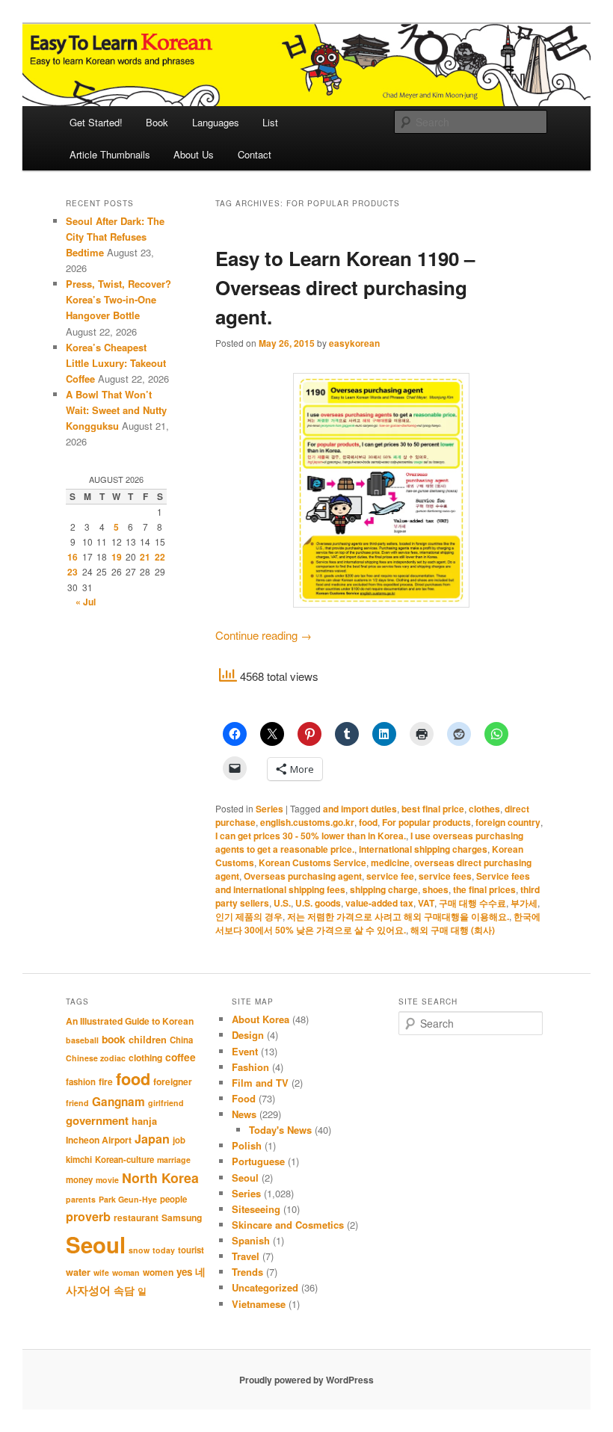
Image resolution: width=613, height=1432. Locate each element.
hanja (144, 1121)
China (181, 1040)
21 (145, 557)
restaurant (136, 1217)
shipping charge (384, 889)
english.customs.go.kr (307, 822)
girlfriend (166, 1102)
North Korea (160, 1177)
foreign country (507, 822)
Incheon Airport (99, 1139)
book (114, 1038)
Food (244, 1098)
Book (157, 122)
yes (184, 1272)
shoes (435, 889)
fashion (81, 1081)
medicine (390, 862)
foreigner (172, 1081)
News (244, 1114)
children (148, 1039)
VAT (426, 903)
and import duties (360, 808)
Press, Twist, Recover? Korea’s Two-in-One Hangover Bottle (118, 299)
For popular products (426, 822)
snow (139, 1250)
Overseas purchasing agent (303, 876)
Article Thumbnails (110, 154)
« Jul (86, 601)
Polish (247, 1145)
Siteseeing (256, 1209)
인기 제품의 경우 (249, 916)
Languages (215, 122)
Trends (247, 1272)
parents (81, 1199)
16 (72, 557)
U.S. (282, 903)
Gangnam (118, 1101)
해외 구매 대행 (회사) (452, 929)
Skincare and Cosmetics (288, 1224)
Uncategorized (265, 1287)
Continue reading (263, 635)
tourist (191, 1250)
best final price (432, 808)
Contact (254, 154)
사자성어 (88, 1290)
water (78, 1272)
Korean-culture (124, 1159)
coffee (180, 1056)
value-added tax (379, 903)
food (368, 822)
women (158, 1272)
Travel (245, 1256)
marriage (174, 1159)
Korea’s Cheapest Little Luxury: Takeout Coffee (116, 363)
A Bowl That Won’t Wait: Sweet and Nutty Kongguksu (116, 410)
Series (269, 808)
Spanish (251, 1240)
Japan (152, 1138)
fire (106, 1081)
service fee (390, 876)
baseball (82, 1040)
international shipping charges (423, 849)
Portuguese (258, 1161)
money (79, 1179)
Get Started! (96, 122)
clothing (145, 1057)
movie (107, 1179)
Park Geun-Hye (128, 1199)
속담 (124, 1290)
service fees (445, 876)
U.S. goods (318, 903)
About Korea (260, 1019)
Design (248, 1035)
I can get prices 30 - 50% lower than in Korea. (310, 835)
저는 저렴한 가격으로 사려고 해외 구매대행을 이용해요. (398, 916)
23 (72, 571)
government (97, 1120)
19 (116, 557)
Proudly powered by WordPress (306, 1379)
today (164, 1250)
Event (245, 1051)
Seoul (96, 1244)
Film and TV (260, 1082)
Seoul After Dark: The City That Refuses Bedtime (115, 236)
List (270, 122)
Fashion (250, 1067)
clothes (484, 808)
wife (101, 1272)
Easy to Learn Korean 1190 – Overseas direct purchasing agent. (345, 287)
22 (160, 557)
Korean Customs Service (312, 862)
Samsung (181, 1217)
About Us (193, 154)
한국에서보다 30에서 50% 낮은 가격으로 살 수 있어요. (377, 923)
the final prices (484, 889)
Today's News (280, 1130)
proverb (88, 1216)
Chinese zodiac (96, 1058)
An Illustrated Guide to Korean (130, 1021)
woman (126, 1272)
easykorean (354, 343)
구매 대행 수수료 (472, 903)
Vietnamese (259, 1304)
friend (77, 1102)
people (173, 1199)
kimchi (79, 1159)
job (179, 1140)
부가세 (524, 903)
